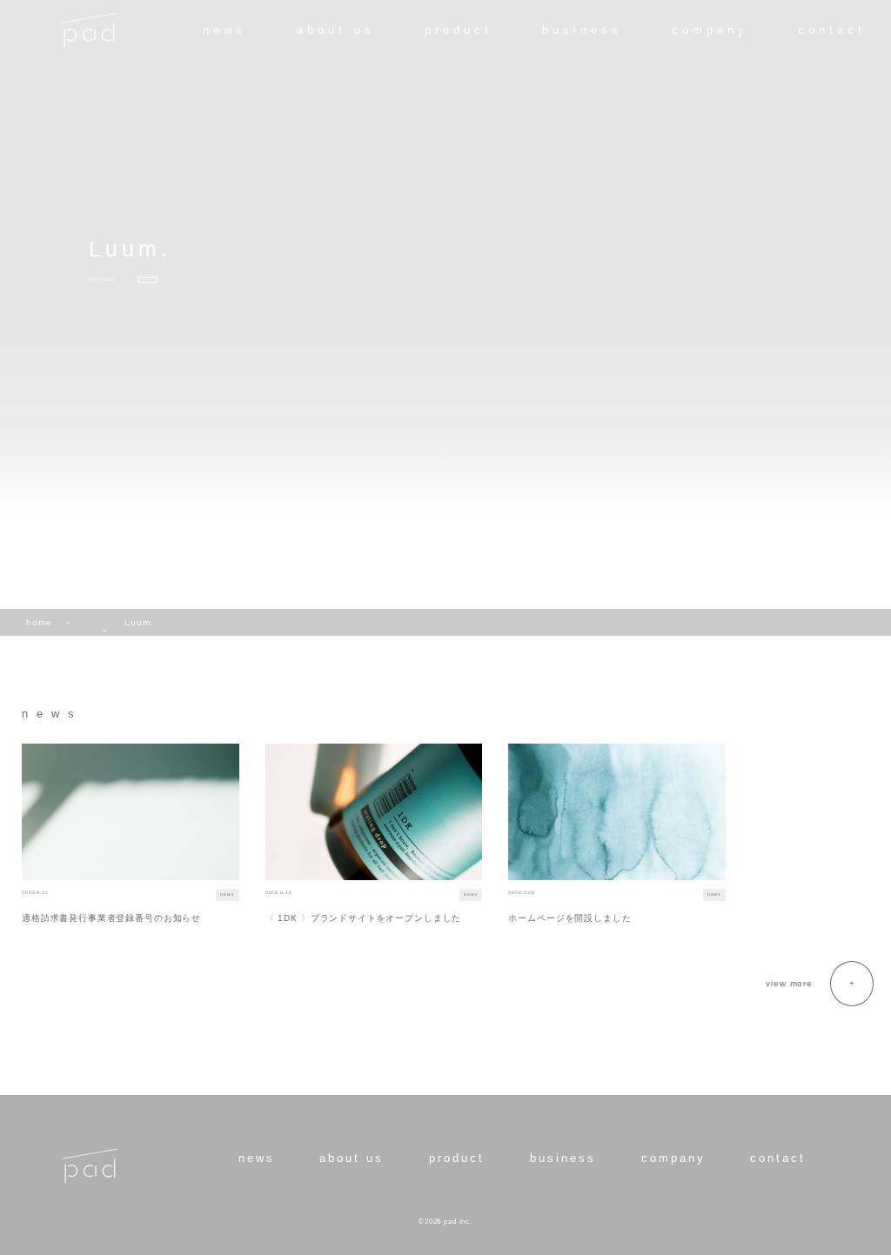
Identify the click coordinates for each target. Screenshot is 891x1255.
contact (832, 30)
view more (789, 983)
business (582, 30)
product (458, 30)
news (224, 30)
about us (336, 30)
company (710, 30)
